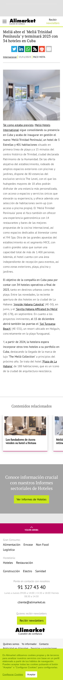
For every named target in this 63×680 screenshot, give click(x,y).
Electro (27, 571)
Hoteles (8, 563)
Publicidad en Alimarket (15, 648)
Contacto (44, 644)
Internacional (10, 56)
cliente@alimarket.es (31, 602)
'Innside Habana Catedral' (28, 304)
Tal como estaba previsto (18, 125)
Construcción (11, 571)
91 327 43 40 (32, 587)
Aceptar (31, 674)
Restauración (24, 563)
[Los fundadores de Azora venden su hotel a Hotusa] (25, 433)
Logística (9, 550)
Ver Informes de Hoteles (31, 499)
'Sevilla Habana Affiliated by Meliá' (37, 309)
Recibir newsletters (32, 620)
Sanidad (40, 571)
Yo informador (29, 644)
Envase (28, 545)
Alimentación (11, 545)
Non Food (42, 545)
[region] (31, 664)
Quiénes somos (11, 644)
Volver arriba (31, 530)
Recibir (52, 21)
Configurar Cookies (13, 674)
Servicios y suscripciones (44, 648)
